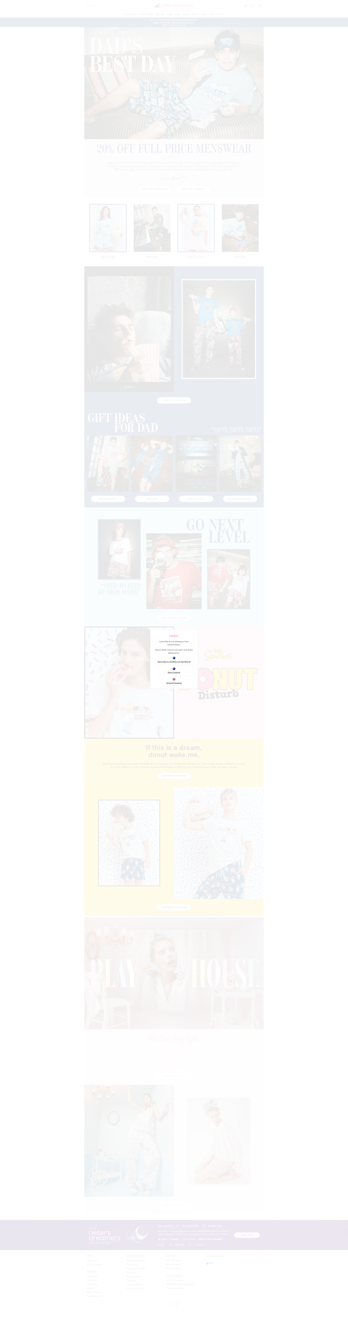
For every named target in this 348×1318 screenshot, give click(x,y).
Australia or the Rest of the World (174, 661)
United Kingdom (174, 683)
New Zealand (174, 672)
